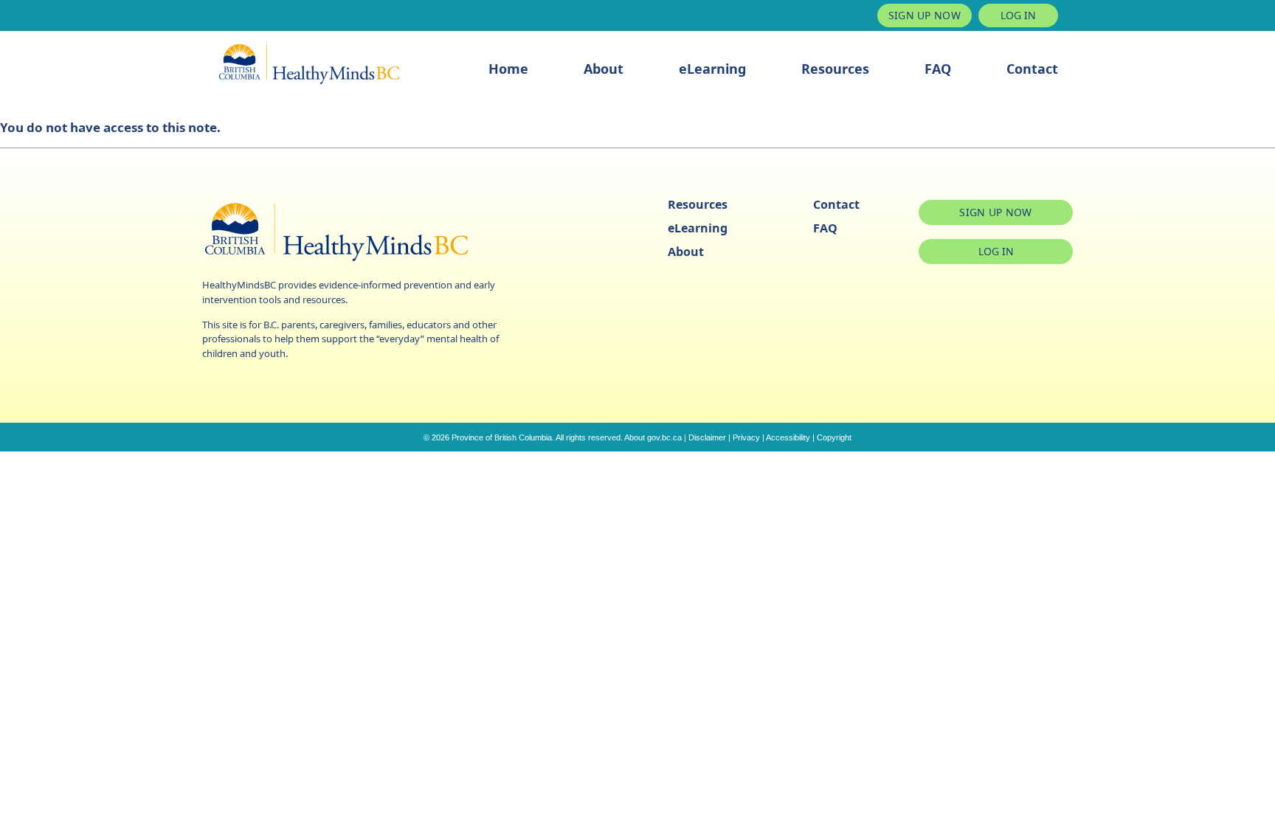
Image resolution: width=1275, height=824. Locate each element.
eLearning (712, 68)
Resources (835, 68)
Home (508, 68)
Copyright (834, 437)
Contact (1032, 68)
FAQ (938, 68)
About (603, 68)
